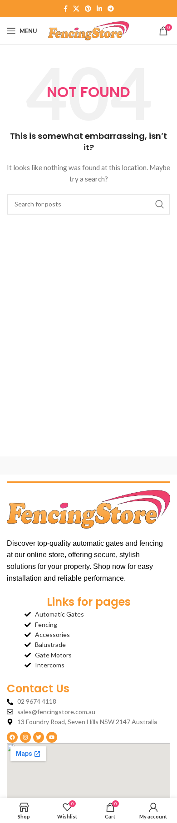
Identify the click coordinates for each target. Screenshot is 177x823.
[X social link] (76, 9)
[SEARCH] (159, 204)
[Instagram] (25, 737)
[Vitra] (47, 465)
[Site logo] (88, 30)
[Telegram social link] (111, 9)
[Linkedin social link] (99, 9)
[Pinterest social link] (88, 9)
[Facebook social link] (65, 9)
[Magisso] (129, 465)
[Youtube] (51, 737)
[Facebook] (12, 737)
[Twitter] (38, 737)
